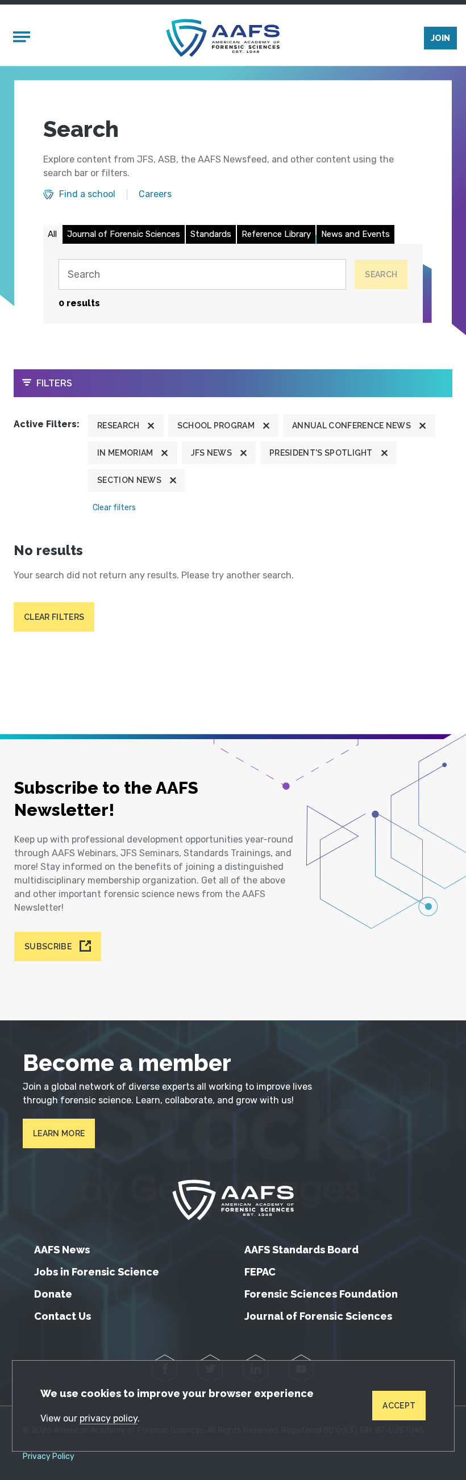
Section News (129, 480)
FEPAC (260, 1272)
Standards (210, 234)
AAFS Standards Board (301, 1250)
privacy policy (109, 1418)
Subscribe (48, 946)
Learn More (59, 1133)
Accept (398, 1405)
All (52, 234)
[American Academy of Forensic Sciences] (223, 38)
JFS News (211, 452)
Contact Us (62, 1316)
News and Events (355, 234)
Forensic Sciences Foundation (321, 1294)
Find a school (87, 194)
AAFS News (62, 1250)
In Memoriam (125, 452)
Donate (53, 1294)
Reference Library (276, 234)
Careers (155, 194)
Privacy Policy (48, 1456)
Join (440, 38)
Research (118, 425)
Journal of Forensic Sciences (123, 234)
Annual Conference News (351, 425)
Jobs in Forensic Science (96, 1272)
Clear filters (114, 507)
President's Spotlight (321, 452)
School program (216, 425)
